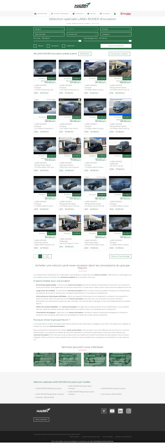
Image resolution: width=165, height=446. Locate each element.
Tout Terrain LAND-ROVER (111, 394)
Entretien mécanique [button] (61, 13)
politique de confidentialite (123, 436)
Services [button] (93, 13)
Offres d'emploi (74, 436)
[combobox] (49, 29)
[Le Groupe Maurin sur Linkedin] (120, 411)
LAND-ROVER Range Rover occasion (49, 394)
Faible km (71, 46)
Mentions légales (108, 436)
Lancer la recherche (116, 46)
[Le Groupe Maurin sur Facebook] (104, 411)
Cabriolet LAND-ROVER (44, 397)
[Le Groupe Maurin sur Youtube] (112, 411)
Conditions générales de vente (91, 436)
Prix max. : (38, 38)
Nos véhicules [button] (42, 13)
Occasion (55, 46)
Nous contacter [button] (41, 419)
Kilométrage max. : (91, 38)
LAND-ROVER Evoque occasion (113, 388)
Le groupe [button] (106, 13)
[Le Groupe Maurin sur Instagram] (128, 411)
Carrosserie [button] (79, 13)
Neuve (40, 46)
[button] (116, 14)
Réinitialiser (84, 54)
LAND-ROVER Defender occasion (48, 388)
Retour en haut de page (120, 256)
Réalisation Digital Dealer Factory (70, 434)
